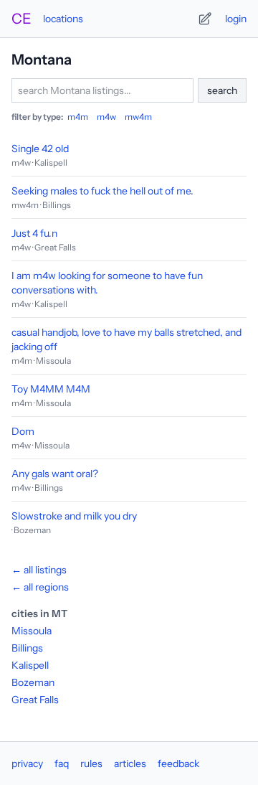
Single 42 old (40, 148)
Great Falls (35, 699)
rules (91, 763)
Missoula (31, 630)
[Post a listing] (205, 18)
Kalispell (30, 665)
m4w (106, 116)
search (222, 90)
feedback (178, 763)
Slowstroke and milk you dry (74, 515)
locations (63, 18)
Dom (22, 431)
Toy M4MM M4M (50, 388)
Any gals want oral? (54, 473)
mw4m (138, 116)
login (236, 18)
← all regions (40, 586)
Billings (27, 647)
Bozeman (32, 682)
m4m (77, 116)
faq (61, 763)
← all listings (39, 569)
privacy (27, 763)
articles (130, 763)
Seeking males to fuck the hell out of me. (102, 190)
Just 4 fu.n (34, 233)
